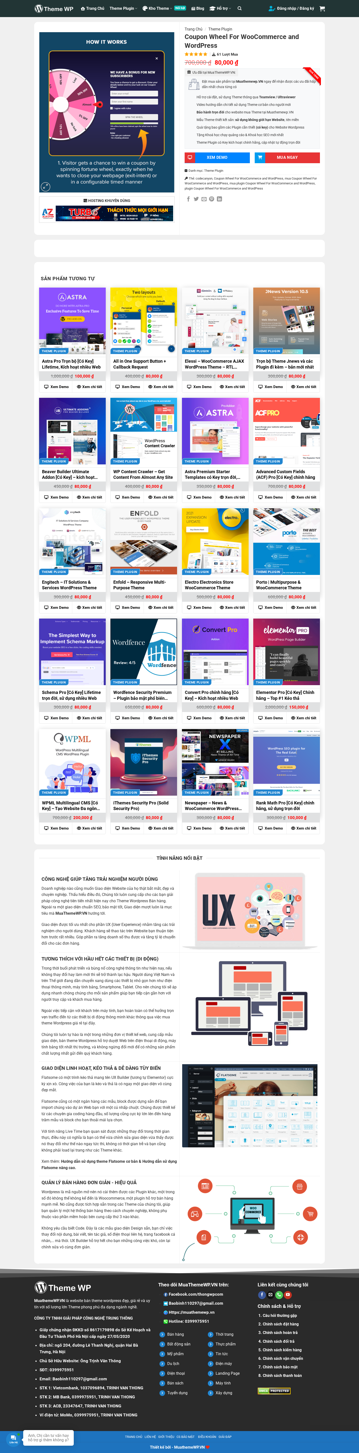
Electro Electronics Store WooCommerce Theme (209, 585)
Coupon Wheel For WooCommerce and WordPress (248, 178)
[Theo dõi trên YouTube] (288, 1295)
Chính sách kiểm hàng (282, 1350)
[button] (240, 8)
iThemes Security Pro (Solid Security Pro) (141, 805)
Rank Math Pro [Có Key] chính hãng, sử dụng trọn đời (285, 805)
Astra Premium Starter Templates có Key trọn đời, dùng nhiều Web (211, 475)
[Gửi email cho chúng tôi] (271, 1295)
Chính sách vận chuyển (283, 1358)
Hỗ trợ (222, 8)
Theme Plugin (122, 8)
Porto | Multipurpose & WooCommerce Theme (279, 585)
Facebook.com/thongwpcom (195, 1294)
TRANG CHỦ (133, 1437)
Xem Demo (59, 387)
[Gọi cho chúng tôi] (279, 1295)
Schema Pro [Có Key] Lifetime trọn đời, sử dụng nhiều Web (71, 695)
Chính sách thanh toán (282, 1375)
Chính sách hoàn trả (280, 1332)
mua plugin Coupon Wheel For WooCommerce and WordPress (272, 183)
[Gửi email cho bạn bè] (204, 199)
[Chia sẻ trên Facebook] (188, 199)
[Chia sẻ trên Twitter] (196, 199)
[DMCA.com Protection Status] (274, 1390)
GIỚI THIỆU (166, 1437)
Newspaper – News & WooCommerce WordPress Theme (212, 806)
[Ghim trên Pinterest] (211, 199)
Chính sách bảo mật (280, 1367)
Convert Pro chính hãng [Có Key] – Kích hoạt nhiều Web (212, 695)
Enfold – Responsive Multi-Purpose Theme (139, 585)
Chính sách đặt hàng (281, 1324)
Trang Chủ (95, 8)
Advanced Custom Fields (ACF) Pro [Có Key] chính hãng (285, 474)
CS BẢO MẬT (186, 1437)
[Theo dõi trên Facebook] (262, 1295)
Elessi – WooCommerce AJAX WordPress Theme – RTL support (214, 365)
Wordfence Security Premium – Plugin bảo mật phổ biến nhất (142, 696)
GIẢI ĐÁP (225, 1437)
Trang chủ (193, 29)
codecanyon (204, 178)
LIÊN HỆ (150, 1437)
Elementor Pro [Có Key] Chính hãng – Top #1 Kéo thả (285, 695)
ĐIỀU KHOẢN (207, 1437)
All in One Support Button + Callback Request (139, 364)
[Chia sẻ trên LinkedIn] (219, 199)
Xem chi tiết (92, 387)
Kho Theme (159, 8)
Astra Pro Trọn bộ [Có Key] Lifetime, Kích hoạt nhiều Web (71, 364)
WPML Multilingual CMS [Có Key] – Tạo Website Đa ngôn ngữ (70, 806)
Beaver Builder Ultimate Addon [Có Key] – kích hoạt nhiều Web (68, 475)
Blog (200, 8)
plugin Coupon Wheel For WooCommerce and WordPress (224, 188)
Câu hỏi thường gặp (280, 1315)
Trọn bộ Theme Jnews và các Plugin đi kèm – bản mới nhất (285, 364)
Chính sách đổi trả (279, 1341)
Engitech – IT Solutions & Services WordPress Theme (69, 585)
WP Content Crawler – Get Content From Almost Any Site (143, 474)
